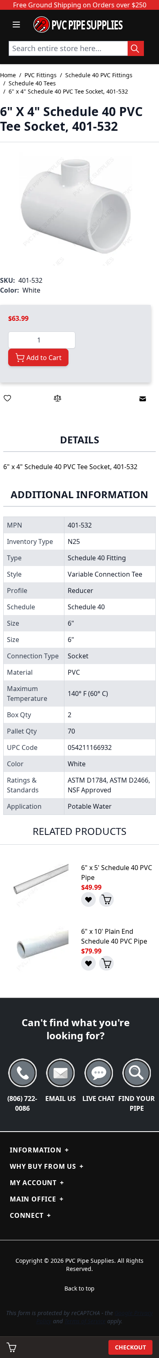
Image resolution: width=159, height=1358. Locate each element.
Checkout (130, 1347)
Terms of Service (85, 1321)
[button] (75, 209)
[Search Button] (136, 48)
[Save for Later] (7, 398)
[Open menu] (16, 24)
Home (8, 75)
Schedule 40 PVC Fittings (98, 75)
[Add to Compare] (57, 398)
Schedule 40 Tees (32, 83)
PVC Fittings (40, 75)
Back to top (79, 1288)
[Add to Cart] (106, 899)
